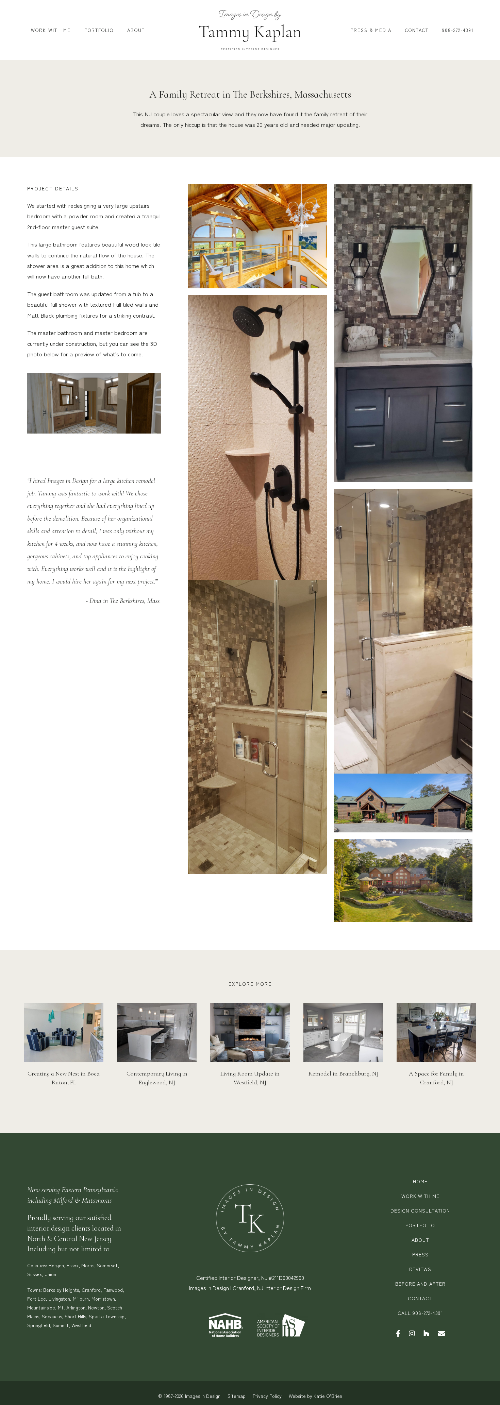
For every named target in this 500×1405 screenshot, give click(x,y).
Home (420, 1181)
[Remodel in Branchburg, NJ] (343, 1031)
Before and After (420, 1283)
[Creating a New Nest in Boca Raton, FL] (63, 1031)
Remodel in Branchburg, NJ (343, 1073)
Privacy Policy (267, 1395)
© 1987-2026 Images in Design (189, 1395)
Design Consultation (420, 1210)
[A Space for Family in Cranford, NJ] (436, 1031)
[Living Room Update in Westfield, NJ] (250, 1031)
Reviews (420, 1269)
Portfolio (420, 1225)
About (420, 1239)
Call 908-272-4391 (420, 1312)
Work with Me (420, 1195)
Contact (420, 1298)
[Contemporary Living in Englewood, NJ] (157, 1031)
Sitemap (237, 1395)
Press (420, 1254)
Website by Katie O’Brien (315, 1395)
